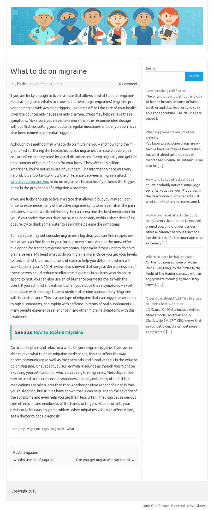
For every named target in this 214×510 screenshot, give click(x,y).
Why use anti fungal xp (34, 460)
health (22, 84)
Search (151, 68)
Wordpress (198, 505)
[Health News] (107, 43)
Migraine (33, 429)
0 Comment (128, 84)
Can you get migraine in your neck (105, 460)
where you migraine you (29, 182)
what (70, 429)
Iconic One (149, 505)
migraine (57, 429)
